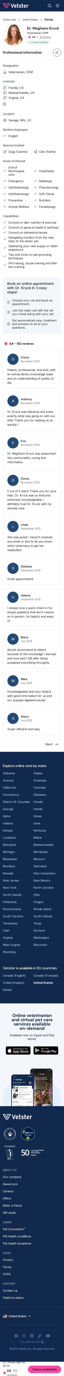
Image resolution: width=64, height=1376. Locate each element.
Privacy (8, 1260)
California (9, 787)
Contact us (10, 1290)
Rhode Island (42, 909)
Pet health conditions (17, 1236)
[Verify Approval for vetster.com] (28, 1134)
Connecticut (11, 794)
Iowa (36, 823)
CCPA (7, 1274)
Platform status (13, 1298)
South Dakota (42, 916)
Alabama (9, 773)
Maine (37, 837)
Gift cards (9, 1212)
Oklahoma (10, 902)
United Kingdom (13, 982)
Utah (6, 930)
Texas (37, 923)
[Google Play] (45, 1050)
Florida (38, 802)
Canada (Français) (45, 975)
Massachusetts (43, 845)
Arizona (8, 780)
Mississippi (10, 859)
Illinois (37, 816)
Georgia (8, 809)
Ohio (36, 895)
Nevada (8, 873)
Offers (7, 1198)
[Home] (16, 5)
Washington (41, 937)
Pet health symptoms (17, 1243)
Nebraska (40, 866)
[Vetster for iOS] (18, 1050)
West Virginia (11, 945)
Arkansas (39, 780)
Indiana (8, 823)
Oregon (38, 902)
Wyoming (9, 952)
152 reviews (45, 37)
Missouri (39, 859)
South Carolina (13, 916)
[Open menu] (57, 6)
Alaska (37, 773)
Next (49, 744)
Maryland (9, 845)
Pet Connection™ (14, 1229)
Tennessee (10, 923)
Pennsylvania (12, 909)
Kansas (8, 830)
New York (9, 887)
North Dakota (12, 895)
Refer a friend (12, 1205)
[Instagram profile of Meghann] (4, 104)
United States (43, 982)
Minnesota (40, 852)
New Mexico (41, 880)
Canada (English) (14, 975)
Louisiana (9, 837)
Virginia (8, 937)
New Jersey (11, 880)
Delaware (39, 794)
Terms (7, 1267)
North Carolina (43, 887)
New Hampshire (44, 873)
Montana (9, 866)
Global (7, 990)
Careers (8, 1191)
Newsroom (10, 1184)
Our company (12, 1177)
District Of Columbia (16, 802)
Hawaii (37, 809)
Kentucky (39, 830)
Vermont (39, 930)
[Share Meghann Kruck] (57, 52)
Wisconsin (40, 945)
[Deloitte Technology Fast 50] (32, 1153)
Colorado (39, 787)
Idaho (6, 816)
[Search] (50, 6)
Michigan (9, 852)
